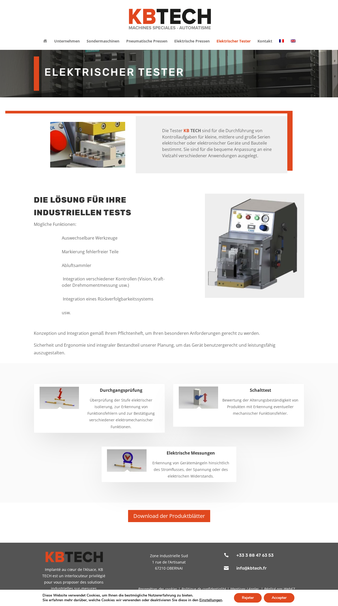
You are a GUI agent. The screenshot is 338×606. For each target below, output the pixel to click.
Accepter (279, 597)
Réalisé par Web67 (279, 588)
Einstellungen (210, 600)
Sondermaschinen (103, 41)
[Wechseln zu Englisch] (293, 44)
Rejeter (248, 597)
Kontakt (264, 41)
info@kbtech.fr (251, 568)
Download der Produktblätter (169, 515)
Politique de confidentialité (203, 588)
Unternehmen (67, 41)
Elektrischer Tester (234, 41)
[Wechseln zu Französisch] (281, 44)
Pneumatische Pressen (146, 41)
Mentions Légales (244, 588)
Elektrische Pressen (192, 41)
